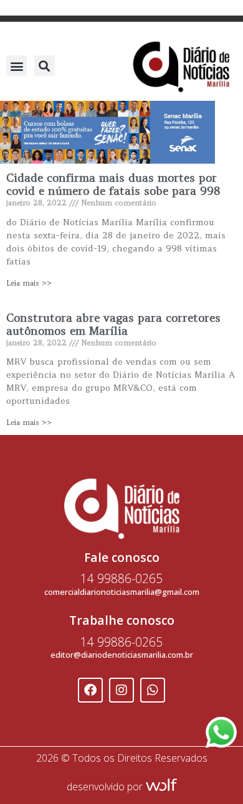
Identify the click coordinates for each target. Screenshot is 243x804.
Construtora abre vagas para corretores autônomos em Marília (113, 325)
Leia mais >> (29, 282)
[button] (16, 65)
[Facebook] (90, 690)
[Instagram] (121, 690)
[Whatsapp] (152, 690)
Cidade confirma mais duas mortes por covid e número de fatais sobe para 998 (113, 185)
